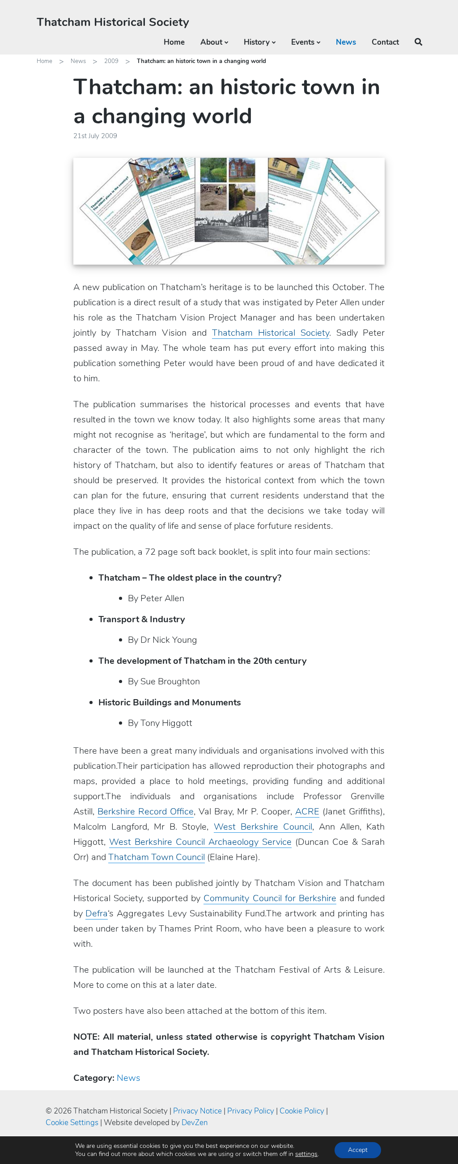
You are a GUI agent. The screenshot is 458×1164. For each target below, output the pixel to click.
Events (302, 42)
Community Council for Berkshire (270, 898)
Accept (358, 1150)
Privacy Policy (250, 1111)
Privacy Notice (197, 1111)
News (346, 42)
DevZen (195, 1123)
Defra (96, 913)
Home (174, 42)
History (257, 42)
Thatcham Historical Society (113, 22)
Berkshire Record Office (146, 812)
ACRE (307, 812)
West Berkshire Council (263, 827)
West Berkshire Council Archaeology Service (200, 842)
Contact (385, 42)
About (211, 42)
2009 (111, 61)
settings (306, 1154)
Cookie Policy (302, 1111)
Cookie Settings (72, 1123)
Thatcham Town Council (156, 857)
